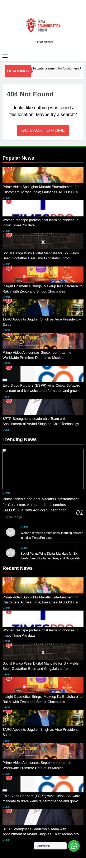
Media (6, 198)
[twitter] (43, 9)
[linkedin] (48, 9)
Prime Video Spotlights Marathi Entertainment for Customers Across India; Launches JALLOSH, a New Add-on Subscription (41, 192)
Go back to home (43, 130)
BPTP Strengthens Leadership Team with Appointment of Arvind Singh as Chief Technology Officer (41, 424)
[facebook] (32, 9)
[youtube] (53, 9)
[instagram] (37, 9)
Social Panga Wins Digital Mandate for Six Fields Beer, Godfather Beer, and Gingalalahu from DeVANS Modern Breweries (41, 258)
